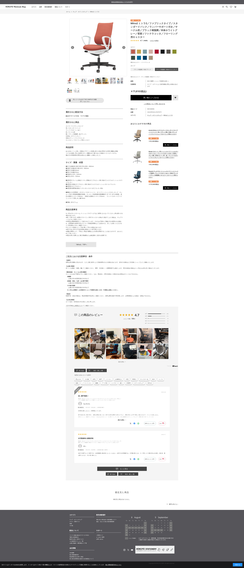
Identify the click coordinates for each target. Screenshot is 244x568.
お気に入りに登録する (175, 97)
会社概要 (72, 552)
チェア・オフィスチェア (154, 115)
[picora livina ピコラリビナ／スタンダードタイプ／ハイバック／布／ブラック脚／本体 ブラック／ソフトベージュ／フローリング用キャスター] (139, 136)
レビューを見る (154, 40)
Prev (72, 47)
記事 (40, 7)
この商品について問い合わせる (154, 104)
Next (123, 47)
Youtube (132, 550)
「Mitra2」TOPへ (81, 244)
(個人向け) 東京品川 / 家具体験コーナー (106, 519)
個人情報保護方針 (74, 554)
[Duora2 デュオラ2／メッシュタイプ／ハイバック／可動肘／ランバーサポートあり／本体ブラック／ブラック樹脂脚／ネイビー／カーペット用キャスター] (139, 177)
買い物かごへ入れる (151, 98)
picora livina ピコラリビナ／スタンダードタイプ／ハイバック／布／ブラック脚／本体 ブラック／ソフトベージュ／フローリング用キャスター (163, 132)
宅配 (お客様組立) (74, 537)
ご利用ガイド (78, 305)
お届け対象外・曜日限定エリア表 (78, 543)
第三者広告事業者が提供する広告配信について (82, 558)
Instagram (124, 550)
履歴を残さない (173, 504)
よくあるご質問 (100, 537)
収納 (71, 523)
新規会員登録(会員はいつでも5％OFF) (122, 2)
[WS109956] (69, 81)
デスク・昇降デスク (75, 521)
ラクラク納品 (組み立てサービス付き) (79, 535)
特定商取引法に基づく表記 (76, 556)
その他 (71, 525)
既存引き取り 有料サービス (77, 539)
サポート (67, 7)
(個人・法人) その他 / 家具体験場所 (105, 521)
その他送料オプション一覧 (76, 541)
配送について (58, 7)
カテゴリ (33, 7)
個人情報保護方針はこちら (113, 565)
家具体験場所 (48, 7)
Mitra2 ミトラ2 (168, 115)
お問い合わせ (99, 539)
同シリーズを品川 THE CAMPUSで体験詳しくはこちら (85, 100)
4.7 (137, 315)
